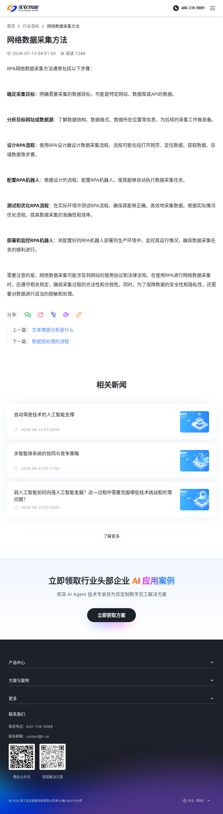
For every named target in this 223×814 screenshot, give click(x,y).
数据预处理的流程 (50, 341)
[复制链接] (78, 314)
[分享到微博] (40, 314)
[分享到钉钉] (53, 314)
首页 (11, 26)
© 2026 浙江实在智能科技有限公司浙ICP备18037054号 (45, 800)
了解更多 (111, 536)
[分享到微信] (27, 314)
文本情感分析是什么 (53, 330)
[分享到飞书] (66, 314)
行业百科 (31, 26)
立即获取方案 (111, 615)
